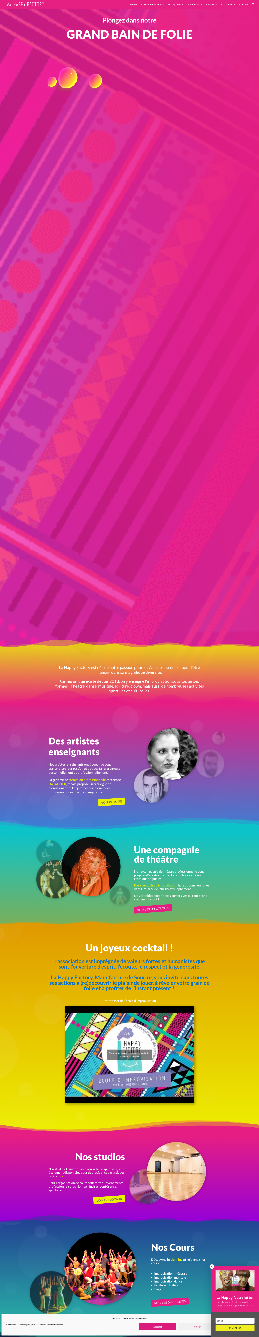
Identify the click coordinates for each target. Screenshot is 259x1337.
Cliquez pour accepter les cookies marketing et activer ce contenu (129, 1055)
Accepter (157, 1326)
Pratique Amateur (151, 4)
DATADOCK (57, 784)
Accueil (133, 4)
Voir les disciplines (170, 1302)
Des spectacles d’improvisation (155, 885)
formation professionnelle (87, 780)
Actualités (226, 4)
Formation (193, 4)
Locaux (210, 4)
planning (176, 1259)
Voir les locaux (109, 1199)
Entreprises (174, 4)
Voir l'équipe (111, 802)
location (63, 1176)
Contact (243, 4)
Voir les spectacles (153, 909)
